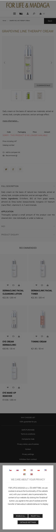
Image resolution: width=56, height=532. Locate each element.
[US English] (45, 470)
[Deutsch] (24, 470)
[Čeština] (10, 470)
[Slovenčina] (17, 470)
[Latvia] (31, 474)
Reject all (35, 516)
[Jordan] (24, 474)
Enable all (20, 516)
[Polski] (38, 470)
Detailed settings (28, 522)
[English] (31, 470)
